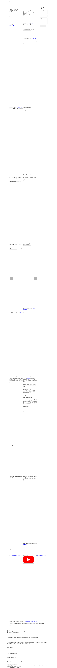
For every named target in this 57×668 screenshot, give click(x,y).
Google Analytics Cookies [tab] (10, 641)
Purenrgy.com (25, 544)
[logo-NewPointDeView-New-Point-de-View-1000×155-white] (13, 3)
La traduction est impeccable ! (27, 393)
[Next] (35, 278)
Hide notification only (14, 664)
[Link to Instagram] (44, 0)
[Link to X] (46, 0)
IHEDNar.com (17, 445)
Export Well (34, 38)
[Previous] (11, 278)
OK (10, 625)
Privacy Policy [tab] (9, 660)
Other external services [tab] (10, 647)
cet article (28, 378)
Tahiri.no (21, 312)
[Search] (46, 3)
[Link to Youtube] (43, 0)
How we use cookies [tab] (9, 630)
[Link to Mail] (45, 0)
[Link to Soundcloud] (41, 0)
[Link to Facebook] (40, 0)
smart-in (13, 25)
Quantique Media (31, 23)
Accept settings (9, 664)
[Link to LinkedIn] (39, 0)
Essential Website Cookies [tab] (10, 636)
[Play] (28, 559)
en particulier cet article (18, 107)
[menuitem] (27, 3)
